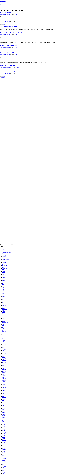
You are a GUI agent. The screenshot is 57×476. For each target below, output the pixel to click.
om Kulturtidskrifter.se (3, 243)
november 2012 (4, 460)
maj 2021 (3, 383)
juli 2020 (3, 391)
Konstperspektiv (4, 278)
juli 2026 (3, 336)
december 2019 (4, 396)
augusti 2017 (3, 417)
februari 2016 (4, 431)
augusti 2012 (3, 462)
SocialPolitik (3, 301)
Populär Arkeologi (4, 296)
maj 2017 (3, 419)
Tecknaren (3, 306)
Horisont (3, 274)
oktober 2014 (4, 443)
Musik (3, 327)
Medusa (3, 284)
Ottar (2, 292)
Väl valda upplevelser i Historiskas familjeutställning (11, 39)
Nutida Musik (4, 285)
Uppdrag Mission (4, 309)
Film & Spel (3, 321)
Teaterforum (3, 304)
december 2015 (4, 432)
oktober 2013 (4, 452)
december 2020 (4, 387)
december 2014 (4, 441)
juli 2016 (3, 427)
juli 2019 (3, 400)
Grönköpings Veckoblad (5, 271)
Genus (3, 323)
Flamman (3, 266)
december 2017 (4, 414)
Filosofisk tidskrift (4, 265)
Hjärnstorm (3, 273)
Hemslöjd (3, 272)
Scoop (3, 299)
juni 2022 (3, 373)
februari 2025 (4, 349)
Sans (2, 298)
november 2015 (4, 433)
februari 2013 (4, 458)
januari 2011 (3, 473)
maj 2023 (3, 365)
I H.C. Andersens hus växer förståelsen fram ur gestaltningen (13, 71)
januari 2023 (3, 368)
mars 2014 (3, 448)
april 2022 (3, 375)
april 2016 (3, 429)
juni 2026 (3, 337)
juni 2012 (3, 463)
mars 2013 (3, 457)
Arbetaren (3, 250)
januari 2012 (3, 467)
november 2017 (4, 415)
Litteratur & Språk (4, 326)
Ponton (3, 295)
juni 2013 (3, 455)
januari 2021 (3, 386)
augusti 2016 (3, 426)
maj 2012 (3, 464)
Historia (3, 324)
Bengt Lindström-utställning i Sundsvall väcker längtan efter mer (14, 32)
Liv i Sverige (3, 281)
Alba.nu (3, 249)
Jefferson (3, 275)
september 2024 (4, 353)
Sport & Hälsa (4, 330)
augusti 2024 (3, 354)
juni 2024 (3, 355)
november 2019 (4, 397)
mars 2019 (3, 403)
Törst (2, 307)
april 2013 (3, 456)
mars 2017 (3, 421)
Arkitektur (3, 251)
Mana (3, 283)
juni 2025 (3, 346)
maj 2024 (3, 356)
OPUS (3, 289)
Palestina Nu (3, 293)
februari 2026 (4, 340)
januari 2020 (3, 395)
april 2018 (3, 411)
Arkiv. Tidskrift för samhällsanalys (6, 252)
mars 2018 (3, 412)
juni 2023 (3, 364)
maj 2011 (3, 470)
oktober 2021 (4, 379)
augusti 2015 (3, 435)
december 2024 (4, 351)
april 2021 (3, 384)
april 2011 (3, 471)
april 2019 (3, 402)
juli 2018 (3, 409)
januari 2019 (3, 404)
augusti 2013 (3, 453)
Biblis (3, 254)
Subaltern (3, 302)
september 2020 (4, 389)
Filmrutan (3, 264)
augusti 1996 (3, 474)
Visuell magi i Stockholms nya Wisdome (8, 26)
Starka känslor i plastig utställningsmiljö (9, 59)
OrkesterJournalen (4, 291)
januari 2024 (3, 359)
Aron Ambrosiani (2, 14)
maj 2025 (3, 347)
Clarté (3, 258)
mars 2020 (3, 394)
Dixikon (3, 261)
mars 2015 (3, 439)
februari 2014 (4, 449)
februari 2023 (4, 367)
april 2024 (3, 357)
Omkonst (3, 287)
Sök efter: (1, 244)
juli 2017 (3, 418)
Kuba (2, 279)
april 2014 (3, 447)
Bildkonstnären (4, 256)
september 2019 (4, 398)
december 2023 (4, 360)
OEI (2, 286)
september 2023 (4, 362)
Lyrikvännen (3, 282)
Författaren (3, 267)
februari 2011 (4, 472)
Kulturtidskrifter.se (3, 1)
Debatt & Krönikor (4, 320)
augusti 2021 (3, 381)
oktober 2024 (4, 352)
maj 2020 (3, 392)
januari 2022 (3, 377)
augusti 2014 (3, 444)
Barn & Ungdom (4, 319)
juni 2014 (3, 446)
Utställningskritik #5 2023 (5, 12)
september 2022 (4, 371)
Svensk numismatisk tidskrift (6, 303)
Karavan (3, 276)
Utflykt (3, 310)
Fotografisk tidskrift (4, 268)
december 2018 (4, 405)
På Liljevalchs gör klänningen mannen (8, 45)
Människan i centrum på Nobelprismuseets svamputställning (13, 52)
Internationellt (4, 325)
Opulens (3, 288)
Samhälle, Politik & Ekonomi (6, 329)
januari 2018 (3, 413)
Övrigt (4, 24)
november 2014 (4, 442)
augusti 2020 (3, 390)
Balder (3, 253)
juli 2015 (3, 436)
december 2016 (4, 423)
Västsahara (3, 313)
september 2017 (4, 416)
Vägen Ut (3, 312)
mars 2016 (3, 430)
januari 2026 (3, 341)
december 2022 (4, 369)
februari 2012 (4, 466)
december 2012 (4, 459)
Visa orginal (17, 14)
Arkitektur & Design (4, 318)
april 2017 (3, 420)
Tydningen (3, 308)
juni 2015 (3, 437)
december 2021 (4, 378)
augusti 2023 (3, 363)
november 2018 (4, 406)
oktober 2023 (4, 361)
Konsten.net (3, 277)
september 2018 (4, 407)
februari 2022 (4, 376)
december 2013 (4, 450)
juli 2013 (3, 454)
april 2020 (3, 393)
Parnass (3, 294)
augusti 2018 (3, 408)
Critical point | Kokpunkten (5, 259)
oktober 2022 (4, 370)
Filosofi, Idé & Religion (5, 322)
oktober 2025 (4, 343)
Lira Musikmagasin (4, 280)
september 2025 (4, 344)
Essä (2, 263)
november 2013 (4, 451)
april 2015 (3, 438)
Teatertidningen (4, 305)
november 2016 (4, 424)
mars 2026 (3, 339)
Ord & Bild (3, 290)
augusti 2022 (3, 372)
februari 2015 (4, 440)
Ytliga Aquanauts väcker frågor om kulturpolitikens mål (12, 19)
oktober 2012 (4, 461)
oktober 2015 (4, 434)
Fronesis (3, 269)
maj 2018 (3, 410)
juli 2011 (3, 469)
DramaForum (4, 262)
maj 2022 (3, 374)
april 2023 (3, 366)
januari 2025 (3, 350)
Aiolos (3, 248)
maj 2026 (3, 338)
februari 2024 (4, 358)
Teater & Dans (4, 331)
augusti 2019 (3, 399)
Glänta (3, 270)
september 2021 (4, 380)
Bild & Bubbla (4, 255)
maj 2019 (3, 401)
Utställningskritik (7, 14)
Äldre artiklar (2, 77)
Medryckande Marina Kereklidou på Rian (9, 65)
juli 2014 (3, 445)
